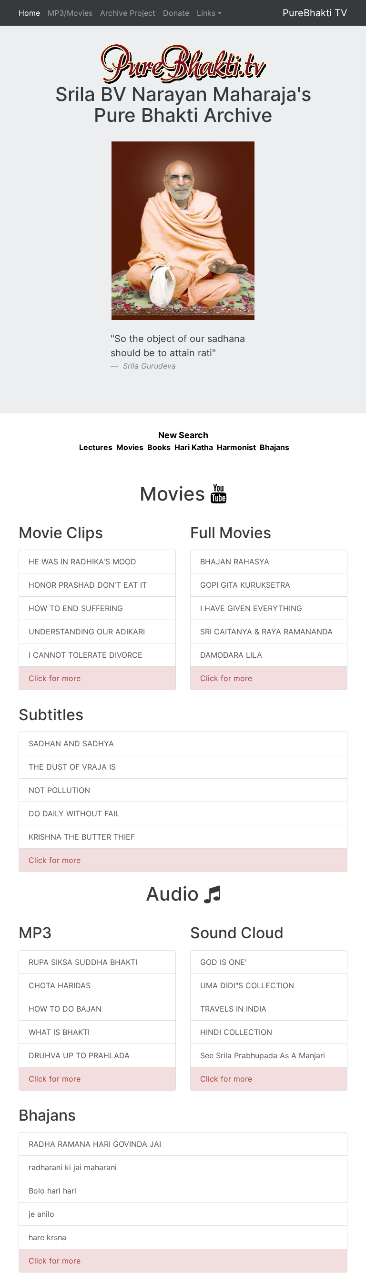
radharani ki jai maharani (73, 1167)
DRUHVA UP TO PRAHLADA (79, 1055)
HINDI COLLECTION (236, 1032)
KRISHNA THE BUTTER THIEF (82, 837)
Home (29, 13)
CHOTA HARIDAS (60, 985)
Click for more (55, 678)
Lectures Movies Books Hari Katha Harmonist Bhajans (183, 447)
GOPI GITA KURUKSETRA (245, 585)
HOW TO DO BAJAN (65, 1008)
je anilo (41, 1214)
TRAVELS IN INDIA (233, 1008)
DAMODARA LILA (231, 655)
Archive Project (127, 13)
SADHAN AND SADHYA (71, 743)
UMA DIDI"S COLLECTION (247, 985)
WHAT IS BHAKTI (59, 1032)
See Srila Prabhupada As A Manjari (262, 1055)
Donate (176, 13)
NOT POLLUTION (59, 790)
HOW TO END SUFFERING (76, 608)
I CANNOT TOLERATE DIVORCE (85, 655)
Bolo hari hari (52, 1190)
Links (206, 13)
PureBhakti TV (315, 13)
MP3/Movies (70, 13)
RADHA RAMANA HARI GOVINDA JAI (95, 1144)
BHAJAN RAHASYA (234, 561)
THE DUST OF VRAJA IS (72, 767)
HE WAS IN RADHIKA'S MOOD (82, 561)
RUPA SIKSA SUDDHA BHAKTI (83, 962)
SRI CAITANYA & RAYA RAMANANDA (266, 631)
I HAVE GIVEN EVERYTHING (251, 608)
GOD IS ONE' (223, 962)
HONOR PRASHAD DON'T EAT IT (88, 585)
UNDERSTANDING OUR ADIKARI (87, 631)
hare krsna (47, 1237)
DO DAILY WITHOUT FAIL (74, 813)
